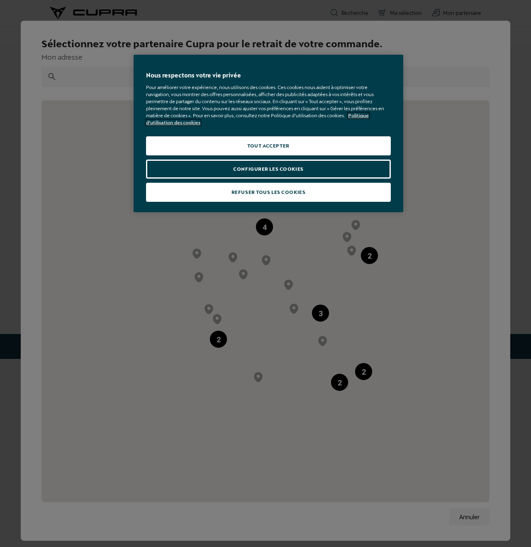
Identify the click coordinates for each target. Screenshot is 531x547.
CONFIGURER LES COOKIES (268, 169)
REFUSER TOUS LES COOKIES (268, 192)
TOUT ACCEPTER (268, 145)
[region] (268, 133)
